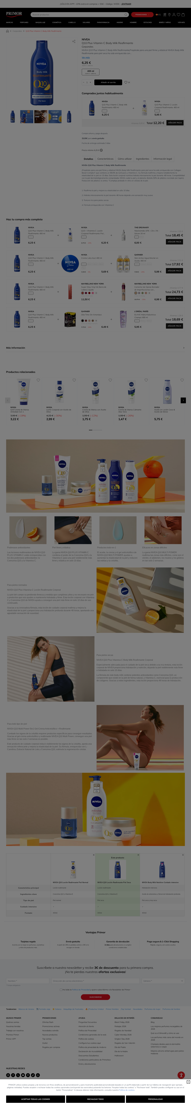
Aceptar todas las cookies (35, 1099)
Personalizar (155, 1099)
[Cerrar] (188, 1082)
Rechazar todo (95, 1099)
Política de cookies (126, 1090)
